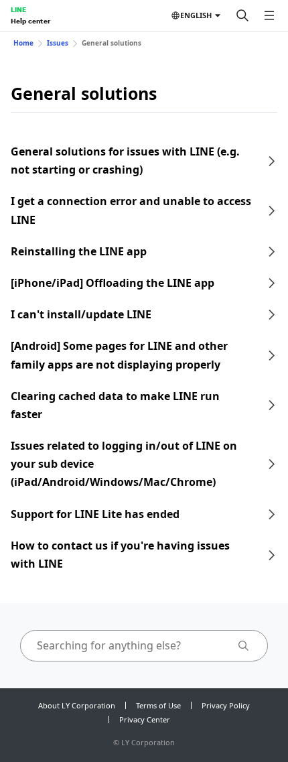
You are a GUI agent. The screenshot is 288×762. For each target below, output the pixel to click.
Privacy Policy (226, 705)
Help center (30, 20)
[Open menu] (269, 15)
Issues (57, 43)
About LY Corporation (76, 705)
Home (23, 43)
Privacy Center (144, 719)
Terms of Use (158, 705)
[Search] (242, 15)
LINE (18, 9)
